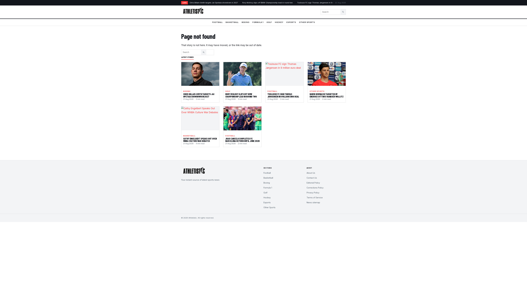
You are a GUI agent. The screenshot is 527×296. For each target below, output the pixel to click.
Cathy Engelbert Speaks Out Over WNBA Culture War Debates (200, 139)
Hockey (279, 22)
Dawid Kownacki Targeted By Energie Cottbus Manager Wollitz (327, 95)
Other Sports (307, 22)
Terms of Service (315, 197)
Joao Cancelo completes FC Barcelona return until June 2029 (242, 139)
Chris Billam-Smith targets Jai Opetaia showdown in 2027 (214, 3)
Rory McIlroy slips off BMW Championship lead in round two (267, 3)
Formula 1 (258, 22)
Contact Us (312, 178)
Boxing (245, 22)
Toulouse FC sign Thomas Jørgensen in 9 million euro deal (321, 3)
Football (217, 22)
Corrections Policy (315, 188)
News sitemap (313, 202)
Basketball (232, 22)
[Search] (343, 12)
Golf (269, 22)
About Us (311, 173)
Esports (291, 22)
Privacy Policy (313, 192)
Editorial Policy (313, 183)
